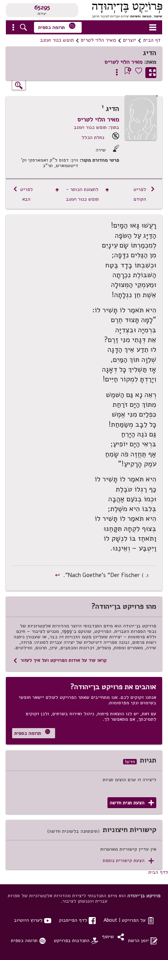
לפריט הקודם (144, 194)
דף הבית (152, 40)
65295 (42, 7)
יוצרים (129, 40)
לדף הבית (158, 872)
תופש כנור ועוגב (57, 40)
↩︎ (58, 575)
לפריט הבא (23, 194)
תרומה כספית (57, 26)
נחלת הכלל (93, 137)
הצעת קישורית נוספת (128, 861)
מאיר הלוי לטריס (98, 40)
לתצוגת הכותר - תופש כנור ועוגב (82, 194)
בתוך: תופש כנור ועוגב (96, 127)
